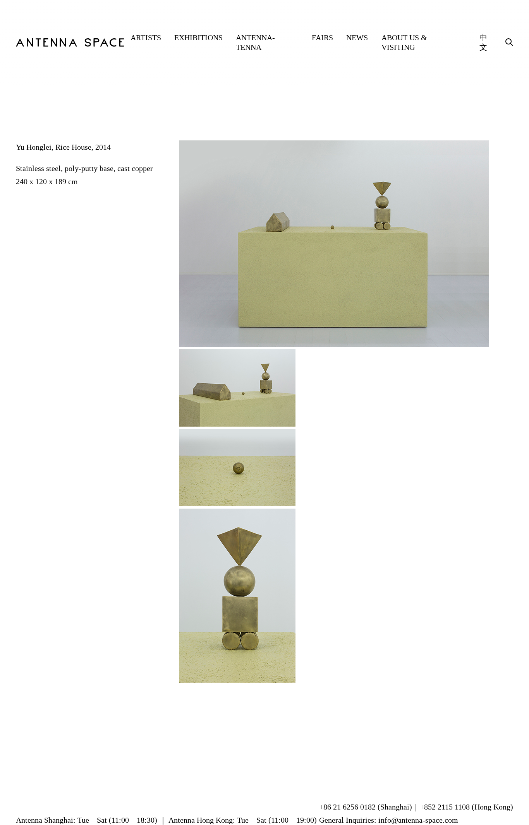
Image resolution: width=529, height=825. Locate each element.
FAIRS (322, 37)
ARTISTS (146, 37)
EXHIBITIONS (198, 37)
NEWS (357, 37)
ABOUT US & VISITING (404, 42)
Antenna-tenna (255, 42)
